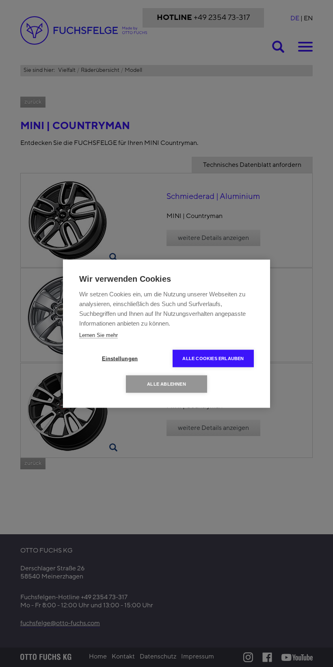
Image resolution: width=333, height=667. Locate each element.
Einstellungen (120, 358)
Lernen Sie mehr (98, 335)
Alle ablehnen (166, 383)
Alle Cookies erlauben (213, 358)
